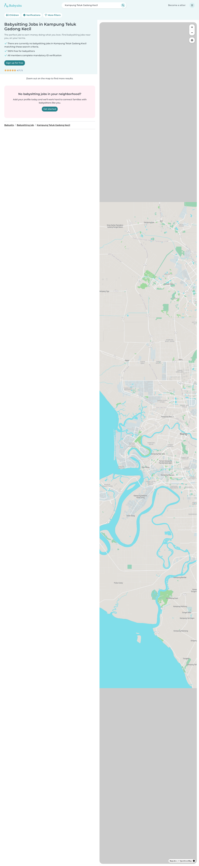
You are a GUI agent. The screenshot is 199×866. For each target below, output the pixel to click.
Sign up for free (14, 63)
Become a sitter (177, 5)
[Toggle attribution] (193, 860)
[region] (148, 443)
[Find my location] (192, 40)
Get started (49, 109)
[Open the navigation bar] (192, 5)
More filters (54, 15)
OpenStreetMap (186, 861)
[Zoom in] (192, 27)
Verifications (33, 15)
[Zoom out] (192, 32)
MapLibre (173, 861)
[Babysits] (13, 5)
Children (14, 15)
